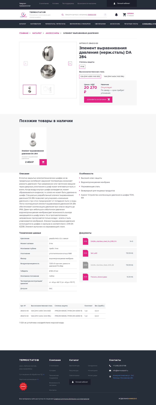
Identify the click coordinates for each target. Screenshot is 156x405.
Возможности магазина (87, 3)
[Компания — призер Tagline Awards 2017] (23, 386)
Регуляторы (73, 370)
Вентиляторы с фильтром (80, 24)
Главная (23, 33)
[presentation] (26, 63)
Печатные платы (131, 24)
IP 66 (82, 67)
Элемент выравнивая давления (80, 33)
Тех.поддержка (68, 3)
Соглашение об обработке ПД (31, 374)
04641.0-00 (92, 15)
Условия (55, 3)
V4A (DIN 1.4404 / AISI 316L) (114, 76)
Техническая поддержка (54, 377)
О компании (44, 3)
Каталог (22, 24)
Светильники (100, 24)
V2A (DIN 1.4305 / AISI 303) (90, 76)
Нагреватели (35, 24)
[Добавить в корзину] (43, 162)
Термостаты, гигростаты (55, 24)
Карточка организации (28, 379)
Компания (55, 360)
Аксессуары (115, 24)
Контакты (52, 390)
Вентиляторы (74, 366)
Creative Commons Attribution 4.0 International (71, 399)
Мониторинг (93, 370)
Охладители (92, 366)
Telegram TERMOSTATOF (25, 5)
